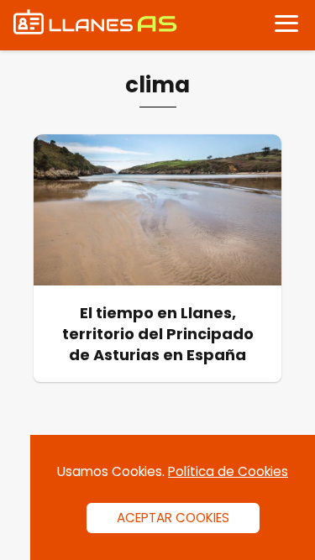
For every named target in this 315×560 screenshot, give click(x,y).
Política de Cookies (228, 471)
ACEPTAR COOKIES (173, 517)
